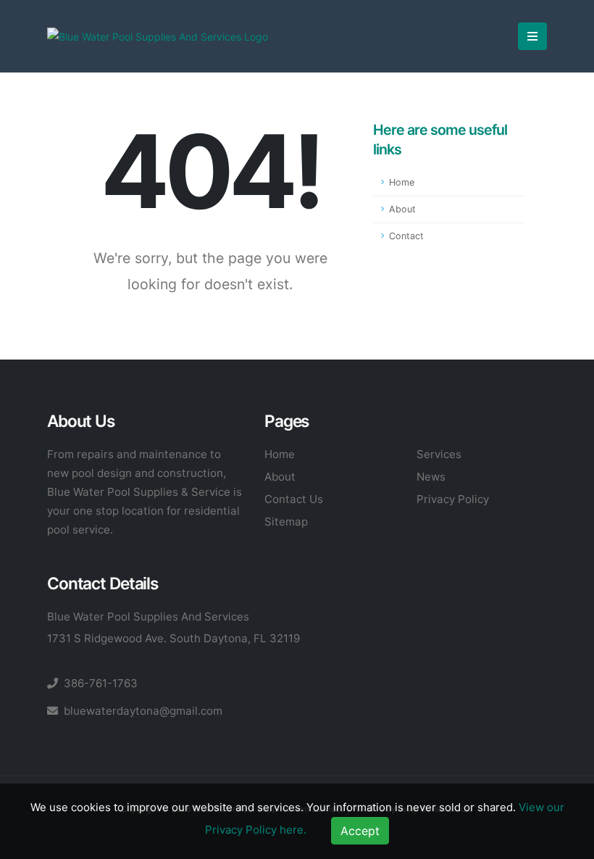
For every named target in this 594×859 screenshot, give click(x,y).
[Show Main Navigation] (532, 36)
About (402, 209)
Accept (360, 830)
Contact (406, 236)
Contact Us (293, 499)
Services (439, 454)
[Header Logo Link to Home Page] (157, 36)
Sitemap (286, 521)
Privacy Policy (453, 499)
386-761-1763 (101, 683)
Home (401, 182)
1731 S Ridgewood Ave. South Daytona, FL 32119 (173, 638)
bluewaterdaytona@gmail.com (143, 711)
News (431, 477)
